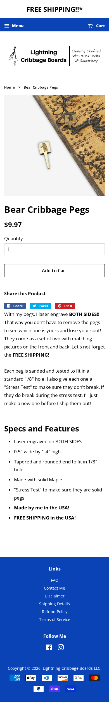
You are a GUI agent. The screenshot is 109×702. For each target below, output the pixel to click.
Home (9, 87)
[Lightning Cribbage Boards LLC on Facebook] (49, 648)
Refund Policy (54, 611)
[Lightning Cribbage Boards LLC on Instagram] (61, 648)
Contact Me (54, 588)
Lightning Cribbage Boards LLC (71, 668)
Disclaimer (55, 596)
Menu (17, 25)
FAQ (54, 580)
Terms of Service (54, 619)
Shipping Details (54, 603)
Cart (100, 25)
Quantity (13, 238)
